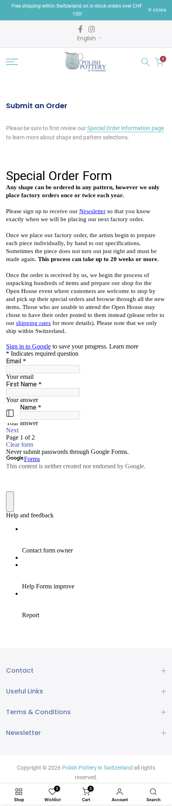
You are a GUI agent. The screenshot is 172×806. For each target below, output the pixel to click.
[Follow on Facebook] (80, 29)
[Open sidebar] (10, 413)
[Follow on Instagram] (91, 29)
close (159, 10)
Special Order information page (125, 128)
